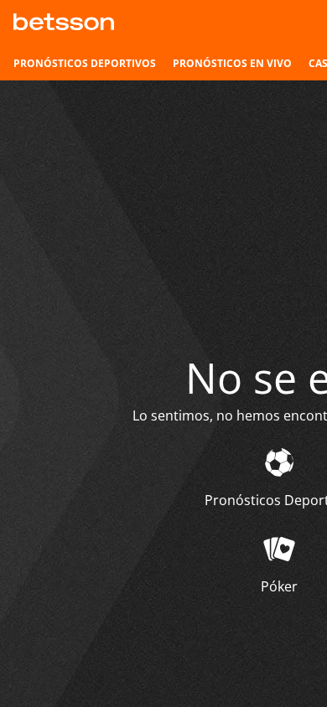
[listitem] (84, 63)
